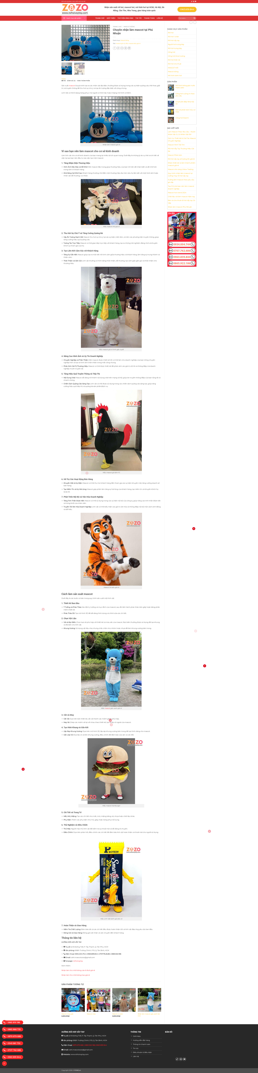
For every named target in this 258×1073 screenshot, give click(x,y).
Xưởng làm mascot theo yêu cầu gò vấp (181, 181)
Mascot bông (173, 72)
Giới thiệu (111, 18)
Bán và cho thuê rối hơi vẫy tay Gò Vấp (181, 201)
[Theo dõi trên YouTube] (195, 1)
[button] (74, 18)
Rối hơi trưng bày (175, 48)
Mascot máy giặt (67, 1014)
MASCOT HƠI (173, 68)
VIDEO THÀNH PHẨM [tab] (83, 80)
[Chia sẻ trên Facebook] (114, 48)
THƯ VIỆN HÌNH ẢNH (125, 18)
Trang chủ (100, 18)
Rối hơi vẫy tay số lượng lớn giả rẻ (181, 159)
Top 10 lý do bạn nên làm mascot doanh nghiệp (181, 187)
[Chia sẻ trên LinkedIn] (129, 48)
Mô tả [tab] (63, 80)
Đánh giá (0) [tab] (71, 80)
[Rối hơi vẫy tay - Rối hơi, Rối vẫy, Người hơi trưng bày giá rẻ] (74, 9)
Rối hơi (170, 33)
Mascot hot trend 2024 (177, 193)
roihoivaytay (78, 961)
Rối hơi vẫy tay (173, 40)
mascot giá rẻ (120, 43)
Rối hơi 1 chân (173, 37)
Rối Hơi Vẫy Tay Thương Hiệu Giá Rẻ (181, 150)
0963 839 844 (14, 1057)
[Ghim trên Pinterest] (125, 48)
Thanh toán (149, 18)
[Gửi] (194, 18)
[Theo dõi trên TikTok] (191, 1)
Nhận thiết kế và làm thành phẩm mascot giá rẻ (181, 164)
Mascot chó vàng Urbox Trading (180, 169)
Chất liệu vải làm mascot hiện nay (181, 197)
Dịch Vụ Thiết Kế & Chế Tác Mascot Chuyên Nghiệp (182, 139)
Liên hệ (160, 18)
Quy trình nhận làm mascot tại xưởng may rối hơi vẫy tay (180, 174)
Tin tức (138, 18)
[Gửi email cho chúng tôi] (193, 1)
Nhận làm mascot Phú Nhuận (180, 207)
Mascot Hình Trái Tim (176, 145)
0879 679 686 (14, 1036)
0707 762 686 (14, 1050)
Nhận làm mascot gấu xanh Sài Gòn (149, 1015)
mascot (107, 708)
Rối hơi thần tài (174, 60)
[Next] (106, 43)
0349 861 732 (14, 1043)
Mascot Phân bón (175, 155)
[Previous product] (194, 22)
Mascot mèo (91, 1014)
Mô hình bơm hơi (175, 75)
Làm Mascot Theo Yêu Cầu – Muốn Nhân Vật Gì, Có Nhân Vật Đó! (181, 133)
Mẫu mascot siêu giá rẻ (132, 43)
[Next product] (191, 22)
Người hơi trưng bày (176, 44)
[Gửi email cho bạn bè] (122, 48)
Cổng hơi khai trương (176, 56)
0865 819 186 (14, 1022)
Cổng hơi (171, 52)
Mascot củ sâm (117, 1014)
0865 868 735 (14, 1029)
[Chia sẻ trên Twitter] (118, 48)
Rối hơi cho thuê (174, 64)
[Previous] (65, 43)
